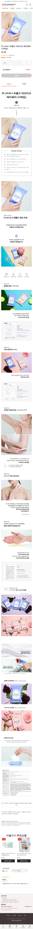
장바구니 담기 (8, 860)
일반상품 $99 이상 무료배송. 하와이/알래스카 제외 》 (16, 1)
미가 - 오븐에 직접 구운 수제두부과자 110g (24, 854)
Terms (25, 915)
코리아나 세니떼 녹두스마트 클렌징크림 (8, 854)
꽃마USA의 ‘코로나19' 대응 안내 (10, 901)
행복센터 (3, 904)
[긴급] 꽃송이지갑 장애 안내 (9, 900)
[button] (4, 55)
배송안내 (4, 898)
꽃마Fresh (18, 8)
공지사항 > (4, 895)
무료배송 (12, 8)
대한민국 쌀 (5, 8)
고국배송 (25, 8)
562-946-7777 (28, 906)
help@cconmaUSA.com (16, 920)
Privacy (19, 915)
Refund (14, 915)
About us (9, 915)
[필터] (13, 870)
